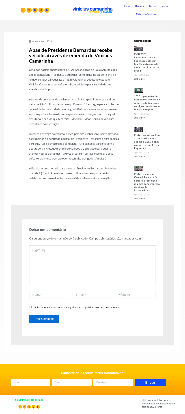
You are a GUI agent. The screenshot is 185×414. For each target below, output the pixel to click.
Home (127, 6)
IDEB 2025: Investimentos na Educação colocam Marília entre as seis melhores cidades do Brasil (146, 62)
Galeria (164, 6)
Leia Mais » (139, 79)
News (152, 6)
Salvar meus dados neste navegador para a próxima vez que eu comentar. (77, 307)
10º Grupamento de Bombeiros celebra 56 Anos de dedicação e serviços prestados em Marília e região (147, 103)
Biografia (140, 6)
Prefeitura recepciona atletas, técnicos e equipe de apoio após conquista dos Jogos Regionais (147, 141)
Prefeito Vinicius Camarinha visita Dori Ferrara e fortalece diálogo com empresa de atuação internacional (147, 182)
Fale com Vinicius (146, 14)
